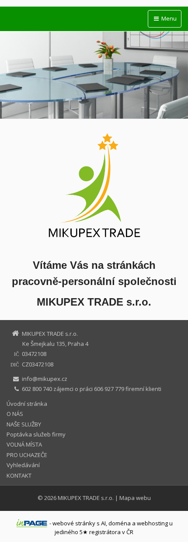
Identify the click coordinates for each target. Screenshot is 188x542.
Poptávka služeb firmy (36, 434)
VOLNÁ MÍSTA (24, 444)
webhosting (152, 523)
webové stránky (73, 523)
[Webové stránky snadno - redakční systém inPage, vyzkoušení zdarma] (32, 523)
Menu (168, 18)
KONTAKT (19, 475)
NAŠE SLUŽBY (24, 424)
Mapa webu (135, 498)
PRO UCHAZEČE (27, 455)
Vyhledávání (23, 465)
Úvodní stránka (27, 404)
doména (119, 523)
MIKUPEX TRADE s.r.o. (86, 498)
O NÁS (15, 414)
